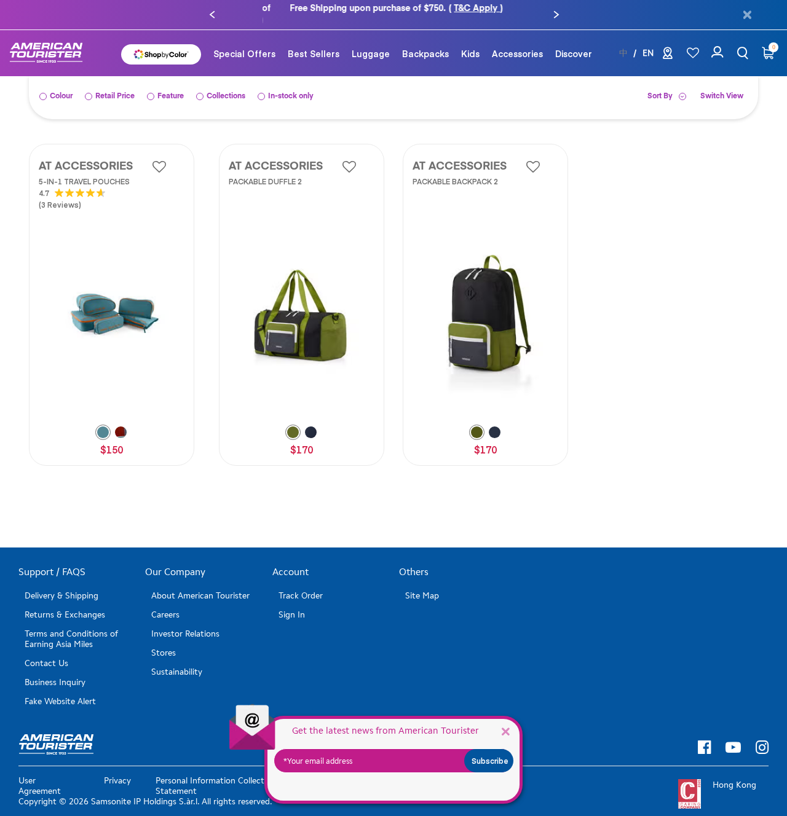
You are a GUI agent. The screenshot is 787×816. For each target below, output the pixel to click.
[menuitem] (244, 41)
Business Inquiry (55, 670)
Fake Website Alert (60, 690)
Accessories (517, 42)
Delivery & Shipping (61, 584)
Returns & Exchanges (65, 603)
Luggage (371, 42)
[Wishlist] (692, 41)
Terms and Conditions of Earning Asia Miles (71, 627)
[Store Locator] (668, 44)
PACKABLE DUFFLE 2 (265, 169)
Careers (165, 603)
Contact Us (46, 651)
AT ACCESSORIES (86, 154)
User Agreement (39, 774)
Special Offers (244, 42)
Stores (163, 641)
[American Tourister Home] (52, 41)
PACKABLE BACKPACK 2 (455, 169)
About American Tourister (200, 584)
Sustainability (176, 660)
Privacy (117, 769)
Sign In (292, 603)
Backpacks (425, 42)
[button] (212, 9)
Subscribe (490, 761)
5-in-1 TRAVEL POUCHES (84, 169)
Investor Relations (185, 622)
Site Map (422, 584)
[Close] (505, 730)
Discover (573, 42)
